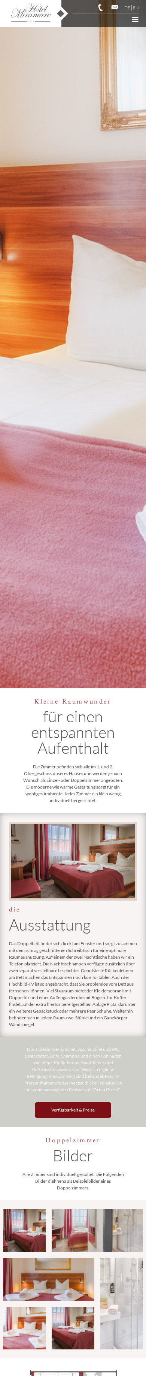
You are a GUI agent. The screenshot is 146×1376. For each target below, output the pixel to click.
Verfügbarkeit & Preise (73, 1110)
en (136, 7)
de (127, 7)
